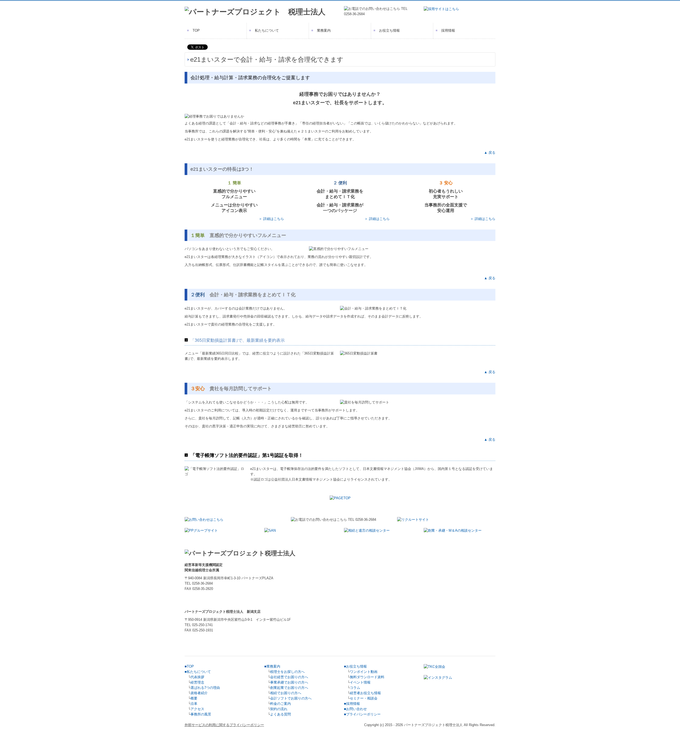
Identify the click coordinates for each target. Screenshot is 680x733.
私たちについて (267, 30)
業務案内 (324, 30)
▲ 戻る (489, 153)
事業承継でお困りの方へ (289, 682)
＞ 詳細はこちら (271, 219)
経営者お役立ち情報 (365, 693)
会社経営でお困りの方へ (289, 677)
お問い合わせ (356, 709)
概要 (193, 698)
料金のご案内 (280, 704)
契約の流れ (278, 709)
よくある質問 (280, 714)
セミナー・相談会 (363, 698)
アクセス (197, 709)
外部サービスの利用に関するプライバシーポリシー (224, 725)
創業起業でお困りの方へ (289, 688)
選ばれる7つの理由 (205, 688)
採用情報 (448, 30)
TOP (196, 30)
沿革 (193, 704)
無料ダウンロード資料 (367, 677)
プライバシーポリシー (363, 714)
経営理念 (197, 682)
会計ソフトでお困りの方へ (291, 698)
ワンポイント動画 (363, 672)
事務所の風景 (200, 714)
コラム (355, 688)
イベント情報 (360, 682)
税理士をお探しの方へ (287, 672)
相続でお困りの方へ (285, 693)
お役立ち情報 (389, 30)
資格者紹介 (199, 693)
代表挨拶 (197, 677)
